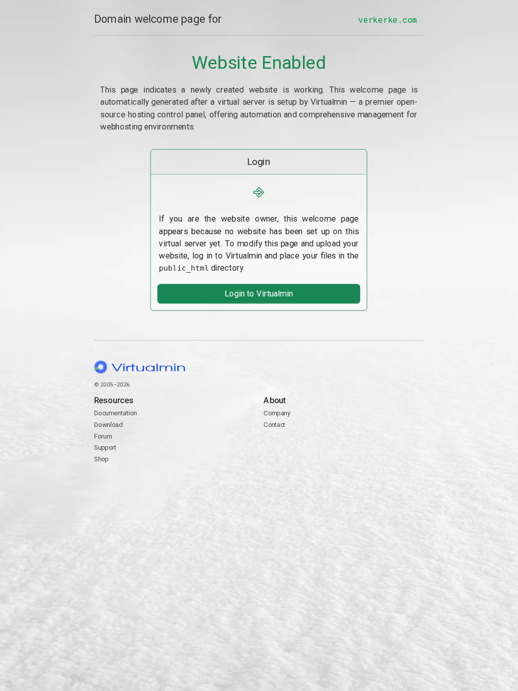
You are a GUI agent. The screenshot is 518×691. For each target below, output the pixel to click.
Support (105, 448)
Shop (101, 459)
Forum (103, 436)
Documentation (115, 413)
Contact (303, 448)
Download (108, 424)
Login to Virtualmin (259, 293)
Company (277, 413)
